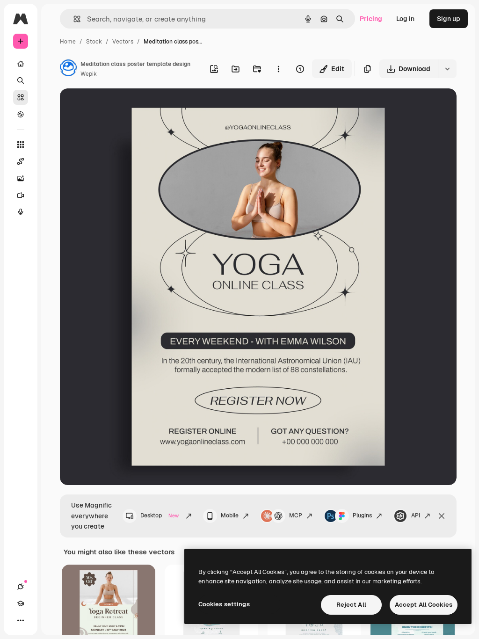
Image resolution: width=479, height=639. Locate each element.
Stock (94, 41)
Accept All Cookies (423, 605)
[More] (20, 620)
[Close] (441, 516)
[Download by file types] (447, 68)
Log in (405, 19)
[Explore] (20, 114)
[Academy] (20, 603)
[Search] (20, 80)
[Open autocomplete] (73, 18)
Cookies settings (224, 604)
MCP (295, 515)
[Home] (20, 63)
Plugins (362, 515)
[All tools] (20, 144)
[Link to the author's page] (68, 69)
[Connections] (20, 586)
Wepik (88, 74)
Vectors (122, 41)
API (415, 515)
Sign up (448, 19)
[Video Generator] (20, 195)
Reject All (351, 605)
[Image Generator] (20, 178)
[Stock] (20, 97)
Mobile (230, 515)
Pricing (371, 19)
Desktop (159, 515)
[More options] (278, 68)
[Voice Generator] (20, 211)
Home (68, 41)
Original (120, 106)
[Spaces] (20, 161)
